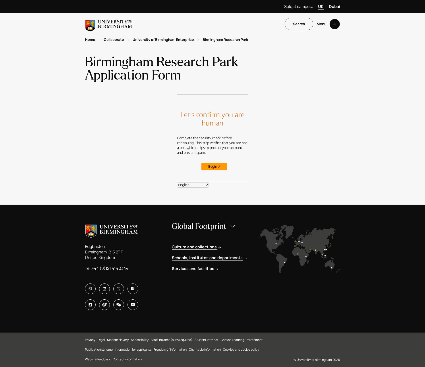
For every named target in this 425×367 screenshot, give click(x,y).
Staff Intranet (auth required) (171, 340)
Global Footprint (199, 226)
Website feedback (97, 359)
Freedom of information (170, 349)
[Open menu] (334, 24)
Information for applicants (133, 349)
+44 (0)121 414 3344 (110, 268)
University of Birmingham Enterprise (163, 39)
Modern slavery (118, 340)
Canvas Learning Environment (242, 340)
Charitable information (205, 349)
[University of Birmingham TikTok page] (90, 304)
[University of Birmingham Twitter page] (118, 288)
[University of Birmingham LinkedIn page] (104, 288)
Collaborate (114, 39)
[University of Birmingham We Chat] (118, 304)
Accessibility (140, 340)
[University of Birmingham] (108, 24)
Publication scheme (99, 349)
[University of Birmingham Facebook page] (133, 288)
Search (299, 24)
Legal (101, 340)
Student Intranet (206, 340)
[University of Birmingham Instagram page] (90, 288)
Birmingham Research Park (225, 39)
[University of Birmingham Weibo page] (104, 304)
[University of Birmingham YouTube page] (133, 304)
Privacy (90, 340)
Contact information (127, 359)
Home (90, 39)
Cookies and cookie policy (241, 349)
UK (321, 6)
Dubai (334, 6)
